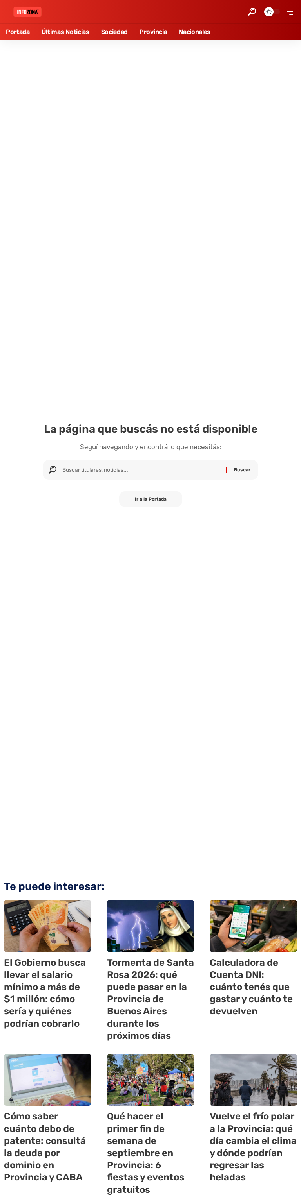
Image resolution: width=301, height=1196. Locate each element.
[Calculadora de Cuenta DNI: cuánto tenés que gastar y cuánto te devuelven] (253, 926)
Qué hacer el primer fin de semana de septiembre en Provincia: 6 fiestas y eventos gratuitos (145, 1153)
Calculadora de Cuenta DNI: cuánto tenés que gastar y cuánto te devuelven (251, 987)
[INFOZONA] (27, 12)
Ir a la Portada (151, 499)
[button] (252, 12)
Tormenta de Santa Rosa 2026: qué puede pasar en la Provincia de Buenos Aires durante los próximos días (150, 999)
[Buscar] (141, 470)
